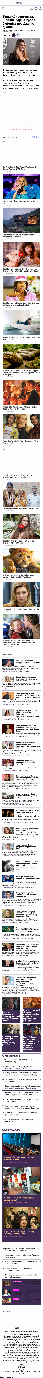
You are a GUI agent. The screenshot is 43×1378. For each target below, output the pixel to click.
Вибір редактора (11, 1130)
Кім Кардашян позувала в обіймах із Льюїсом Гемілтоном (26, 712)
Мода (26, 736)
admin (27, 868)
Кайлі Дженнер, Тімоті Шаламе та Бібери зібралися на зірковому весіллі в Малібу (28, 695)
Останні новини (11, 1056)
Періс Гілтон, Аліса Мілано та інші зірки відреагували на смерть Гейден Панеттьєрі (27, 778)
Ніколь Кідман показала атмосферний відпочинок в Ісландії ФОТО (27, 679)
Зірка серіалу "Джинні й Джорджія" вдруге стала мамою (26, 847)
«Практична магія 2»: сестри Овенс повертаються (27, 811)
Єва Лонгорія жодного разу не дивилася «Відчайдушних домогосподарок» (27, 1283)
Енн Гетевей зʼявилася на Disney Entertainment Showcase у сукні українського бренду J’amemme (26, 981)
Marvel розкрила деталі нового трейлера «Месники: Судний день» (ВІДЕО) (27, 930)
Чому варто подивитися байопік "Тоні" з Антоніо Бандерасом (26, 895)
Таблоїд (28, 671)
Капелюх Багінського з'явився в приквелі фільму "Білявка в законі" (11, 1016)
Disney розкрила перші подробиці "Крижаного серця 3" (28, 878)
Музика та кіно (7, 30)
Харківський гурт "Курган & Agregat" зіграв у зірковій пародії (20, 1233)
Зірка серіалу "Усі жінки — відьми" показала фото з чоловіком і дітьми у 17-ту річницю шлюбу (26, 913)
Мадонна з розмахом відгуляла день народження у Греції (28, 662)
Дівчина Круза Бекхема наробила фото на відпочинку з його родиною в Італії (28, 745)
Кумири (18, 869)
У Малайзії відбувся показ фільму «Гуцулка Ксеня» (19, 1158)
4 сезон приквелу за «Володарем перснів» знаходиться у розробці (11, 1041)
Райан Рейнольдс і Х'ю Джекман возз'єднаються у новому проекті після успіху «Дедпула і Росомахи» (31, 1043)
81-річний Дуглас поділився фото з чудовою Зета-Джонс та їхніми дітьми (27, 963)
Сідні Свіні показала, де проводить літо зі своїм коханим (25, 762)
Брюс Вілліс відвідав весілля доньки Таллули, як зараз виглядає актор (27, 946)
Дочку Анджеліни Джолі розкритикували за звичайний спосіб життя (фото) (25, 1292)
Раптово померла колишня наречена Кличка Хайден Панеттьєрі (27, 863)
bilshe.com (19, 1331)
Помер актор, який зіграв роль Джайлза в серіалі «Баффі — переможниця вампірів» (31, 1015)
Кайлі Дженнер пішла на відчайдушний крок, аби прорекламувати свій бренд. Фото (27, 728)
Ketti (14, 671)
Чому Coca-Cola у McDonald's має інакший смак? (19, 1199)
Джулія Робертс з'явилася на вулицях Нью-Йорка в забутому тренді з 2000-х (27, 830)
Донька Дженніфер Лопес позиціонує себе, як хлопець (26, 1300)
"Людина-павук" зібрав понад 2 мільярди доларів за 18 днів (27, 796)
